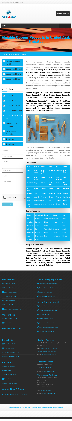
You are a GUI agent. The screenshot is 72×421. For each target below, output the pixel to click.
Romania (51, 204)
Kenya (36, 183)
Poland (50, 188)
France (58, 188)
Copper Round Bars (10, 296)
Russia (58, 204)
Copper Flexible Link (13, 74)
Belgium (36, 188)
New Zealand (65, 183)
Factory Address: (45, 361)
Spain (28, 197)
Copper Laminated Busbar (12, 309)
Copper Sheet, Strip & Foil (14, 116)
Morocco (51, 197)
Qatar (28, 170)
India (28, 166)
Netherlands (38, 200)
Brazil (28, 177)
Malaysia (36, 197)
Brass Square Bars (10, 375)
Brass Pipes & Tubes (10, 383)
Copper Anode (44, 314)
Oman (65, 166)
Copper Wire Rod (9, 323)
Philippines (51, 170)
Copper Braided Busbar (11, 305)
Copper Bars (10, 95)
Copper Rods (11, 100)
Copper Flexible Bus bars (13, 80)
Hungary (43, 188)
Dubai (50, 166)
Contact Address (45, 340)
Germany (66, 188)
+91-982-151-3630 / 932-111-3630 (48, 351)
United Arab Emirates (44, 172)
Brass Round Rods (9, 344)
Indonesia (51, 193)
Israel (28, 200)
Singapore (30, 183)
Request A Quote (63, 13)
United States (65, 171)
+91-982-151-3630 (45, 368)
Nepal (50, 177)
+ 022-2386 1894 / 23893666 (48, 348)
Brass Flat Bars (8, 370)
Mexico (65, 193)
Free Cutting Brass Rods (11, 356)
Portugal (58, 197)
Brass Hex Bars (8, 379)
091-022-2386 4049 (48, 358)
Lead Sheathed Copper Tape (48, 327)
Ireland (43, 193)
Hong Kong (28, 205)
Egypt (65, 200)
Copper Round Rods (10, 319)
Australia (29, 193)
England (65, 204)
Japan (50, 200)
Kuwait (43, 166)
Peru (42, 200)
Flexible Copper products (49, 279)
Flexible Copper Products (17, 54)
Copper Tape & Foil (13, 105)
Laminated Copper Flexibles (13, 62)
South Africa (50, 183)
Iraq (57, 166)
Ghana (43, 183)
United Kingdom (59, 178)
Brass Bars (10, 139)
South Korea (36, 178)
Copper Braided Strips (46, 319)
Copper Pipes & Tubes (14, 110)
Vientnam (59, 170)
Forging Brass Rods (10, 348)
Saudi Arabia (36, 171)
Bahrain (36, 166)
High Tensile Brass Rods (11, 352)
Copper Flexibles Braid (14, 69)
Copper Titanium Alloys (46, 331)
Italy (64, 177)
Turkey (43, 177)
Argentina (37, 204)
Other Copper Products (11, 132)
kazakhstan (66, 197)
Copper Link (43, 306)
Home (6, 54)
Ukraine (43, 204)
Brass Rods (10, 144)
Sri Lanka (28, 189)
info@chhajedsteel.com (48, 355)
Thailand (58, 200)
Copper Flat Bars (9, 288)
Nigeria (43, 197)
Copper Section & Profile (47, 323)
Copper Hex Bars (9, 300)
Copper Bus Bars (9, 283)
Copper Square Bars (10, 292)
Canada (58, 193)
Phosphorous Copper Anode (48, 310)
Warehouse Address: (47, 375)
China (57, 183)
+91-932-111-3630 (45, 390)
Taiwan (36, 193)
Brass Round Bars (9, 366)
